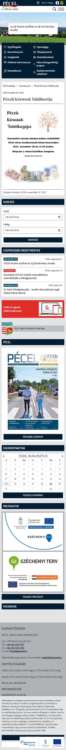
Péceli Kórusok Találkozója (46, 85)
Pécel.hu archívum (14, 683)
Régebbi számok (33, 436)
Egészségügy (9, 271)
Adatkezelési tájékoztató (26, 730)
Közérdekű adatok (14, 695)
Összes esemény (33, 495)
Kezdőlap (10, 85)
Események (24, 85)
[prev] (3, 456)
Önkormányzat (10, 259)
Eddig (7, 224)
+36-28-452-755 (15, 647)
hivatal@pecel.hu (18, 651)
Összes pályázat (33, 596)
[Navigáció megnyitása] (61, 9)
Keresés (33, 239)
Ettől (6, 211)
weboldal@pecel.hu (52, 657)
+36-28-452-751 (15, 644)
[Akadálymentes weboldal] (61, 3)
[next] (62, 456)
